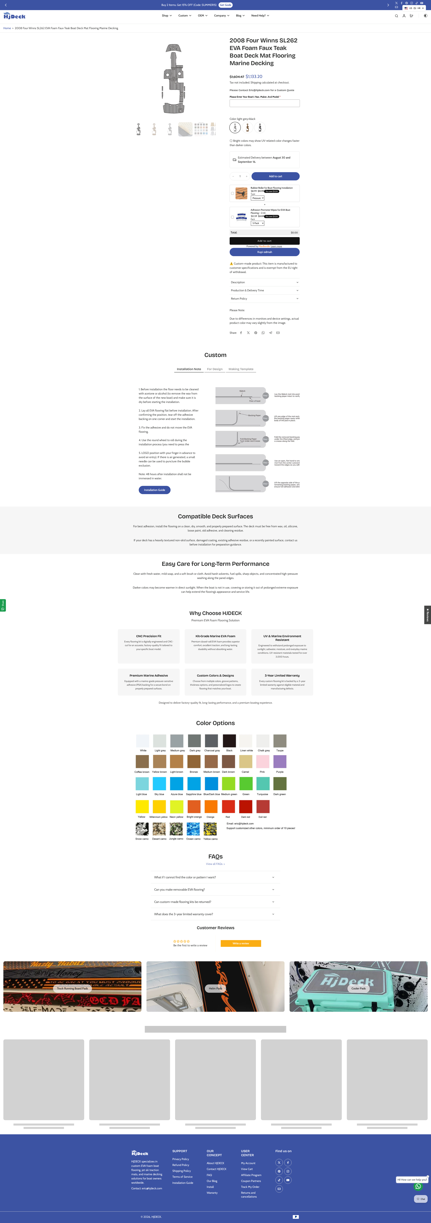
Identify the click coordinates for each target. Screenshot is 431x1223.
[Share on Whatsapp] (263, 332)
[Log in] (404, 15)
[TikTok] (416, 3)
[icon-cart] (411, 15)
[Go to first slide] (388, 5)
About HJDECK (215, 1163)
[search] (396, 15)
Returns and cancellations (249, 1194)
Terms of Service (182, 1176)
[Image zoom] (173, 79)
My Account (248, 1163)
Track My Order (250, 1186)
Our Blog (212, 1181)
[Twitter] (396, 3)
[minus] (233, 176)
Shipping (256, 82)
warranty (272, 684)
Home (7, 28)
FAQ (209, 1175)
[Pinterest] (406, 3)
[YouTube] (421, 3)
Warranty (212, 1192)
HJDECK (156, 1216)
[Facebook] (401, 3)
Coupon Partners (251, 1181)
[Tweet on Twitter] (248, 332)
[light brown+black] (247, 127)
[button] (276, 176)
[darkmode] (423, 16)
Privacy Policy (180, 1159)
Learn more (276, 246)
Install (210, 1186)
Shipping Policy (181, 1171)
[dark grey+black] (260, 127)
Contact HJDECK (216, 1169)
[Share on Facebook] (241, 332)
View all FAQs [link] (214, 864)
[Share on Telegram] (270, 332)
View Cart (247, 1169)
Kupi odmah (264, 252)
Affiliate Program (251, 1175)
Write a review (241, 943)
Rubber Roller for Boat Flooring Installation (272, 187)
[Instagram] (411, 3)
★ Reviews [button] (427, 614)
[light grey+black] (235, 127)
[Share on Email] (278, 332)
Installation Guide (182, 1182)
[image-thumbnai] (138, 129)
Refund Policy (180, 1165)
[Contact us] (418, 1186)
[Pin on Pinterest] (255, 332)
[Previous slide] (6, 5)
